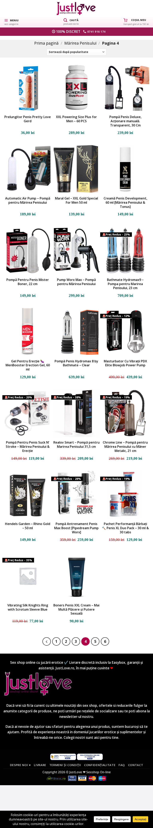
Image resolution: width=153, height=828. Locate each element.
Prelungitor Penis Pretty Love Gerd (27, 119)
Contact (135, 765)
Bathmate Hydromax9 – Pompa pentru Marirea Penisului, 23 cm (125, 284)
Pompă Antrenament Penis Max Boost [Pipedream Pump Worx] (76, 528)
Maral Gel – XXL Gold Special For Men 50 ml (76, 200)
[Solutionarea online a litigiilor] (90, 756)
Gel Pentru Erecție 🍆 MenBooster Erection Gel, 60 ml (28, 365)
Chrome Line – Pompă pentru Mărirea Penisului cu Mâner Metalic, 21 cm (125, 446)
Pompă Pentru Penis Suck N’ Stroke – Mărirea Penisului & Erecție (28, 446)
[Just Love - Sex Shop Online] (76, 8)
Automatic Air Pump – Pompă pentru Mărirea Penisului (27, 200)
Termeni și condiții (65, 765)
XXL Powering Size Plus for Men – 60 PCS (76, 119)
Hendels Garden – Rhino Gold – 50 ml (27, 526)
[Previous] (46, 641)
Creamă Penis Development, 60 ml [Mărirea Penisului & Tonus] (125, 202)
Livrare (40, 765)
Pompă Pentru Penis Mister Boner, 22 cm (27, 282)
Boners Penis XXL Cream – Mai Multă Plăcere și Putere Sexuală (76, 609)
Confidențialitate (99, 765)
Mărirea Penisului (80, 43)
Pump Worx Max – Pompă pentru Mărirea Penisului (76, 282)
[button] (11, 22)
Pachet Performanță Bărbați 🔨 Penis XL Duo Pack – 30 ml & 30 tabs (125, 528)
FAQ (122, 765)
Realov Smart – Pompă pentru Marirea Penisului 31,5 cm (76, 444)
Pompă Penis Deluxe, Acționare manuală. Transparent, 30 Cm (125, 121)
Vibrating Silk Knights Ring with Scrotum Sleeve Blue (27, 607)
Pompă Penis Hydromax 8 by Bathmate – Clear (76, 363)
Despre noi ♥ (20, 765)
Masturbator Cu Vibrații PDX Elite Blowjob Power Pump (125, 363)
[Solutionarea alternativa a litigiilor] (63, 756)
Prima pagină (46, 43)
